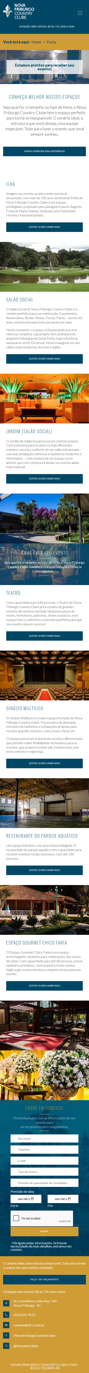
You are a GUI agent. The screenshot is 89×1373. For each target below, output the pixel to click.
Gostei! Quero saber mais (44, 227)
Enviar (44, 1231)
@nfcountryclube (25, 1346)
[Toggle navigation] (80, 13)
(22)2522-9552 (24, 1315)
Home (36, 42)
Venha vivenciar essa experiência (44, 151)
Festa (51, 42)
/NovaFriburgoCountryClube (34, 1335)
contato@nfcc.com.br (28, 1325)
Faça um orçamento (44, 1279)
